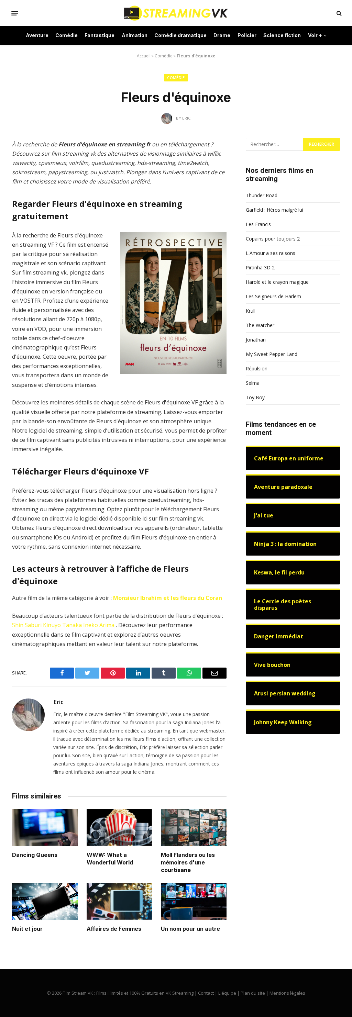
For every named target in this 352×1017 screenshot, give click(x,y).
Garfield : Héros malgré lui (274, 209)
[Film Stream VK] (176, 13)
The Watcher (260, 325)
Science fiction (282, 35)
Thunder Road (261, 195)
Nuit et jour (27, 928)
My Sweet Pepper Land (271, 354)
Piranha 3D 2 (260, 267)
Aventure (37, 35)
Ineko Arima (98, 625)
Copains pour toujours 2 (273, 238)
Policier (247, 35)
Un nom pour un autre (190, 928)
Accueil (144, 56)
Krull (250, 311)
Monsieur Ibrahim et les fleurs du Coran (167, 598)
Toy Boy (255, 397)
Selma (253, 383)
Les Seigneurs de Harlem (273, 296)
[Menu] (14, 13)
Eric (58, 702)
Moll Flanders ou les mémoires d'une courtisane (188, 862)
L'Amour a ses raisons (270, 253)
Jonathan (256, 339)
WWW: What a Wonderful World (110, 858)
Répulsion (256, 368)
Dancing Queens (34, 854)
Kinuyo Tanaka (62, 625)
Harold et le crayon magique (277, 282)
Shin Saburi (27, 625)
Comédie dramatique (180, 35)
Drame (221, 35)
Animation (134, 35)
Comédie (66, 35)
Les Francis (258, 224)
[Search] (338, 13)
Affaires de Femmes (114, 928)
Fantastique (99, 35)
